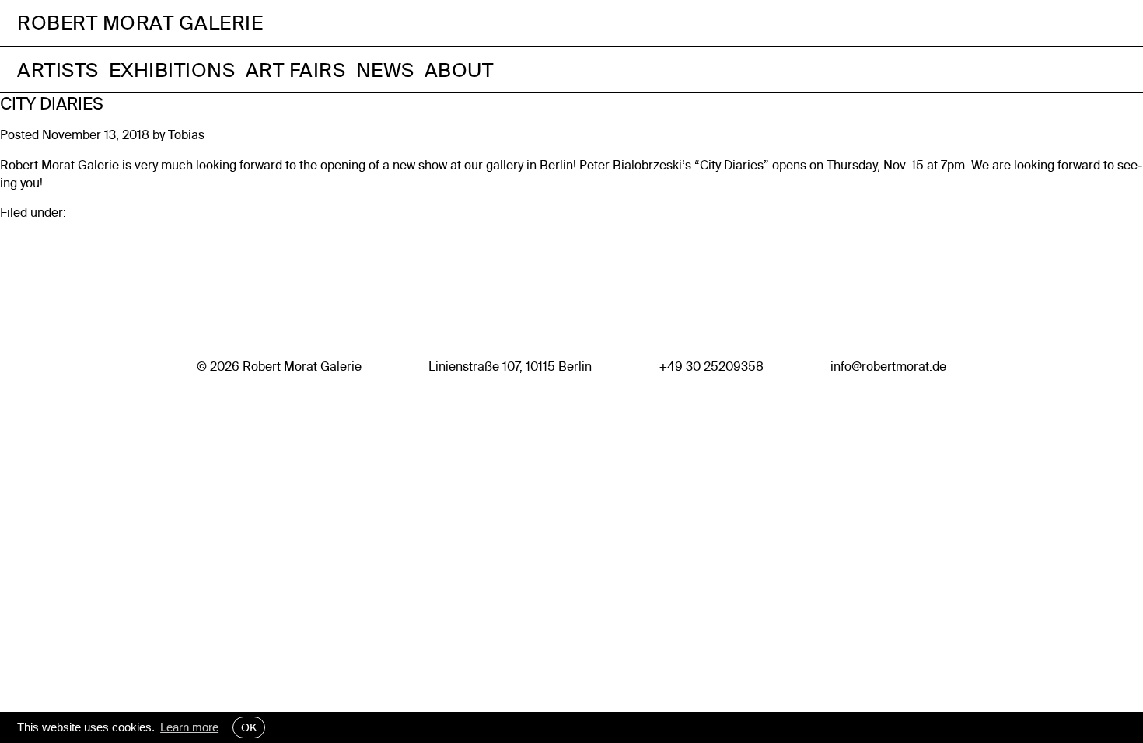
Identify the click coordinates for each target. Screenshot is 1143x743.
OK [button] (249, 727)
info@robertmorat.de (888, 366)
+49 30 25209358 (711, 366)
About (459, 70)
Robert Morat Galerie (140, 22)
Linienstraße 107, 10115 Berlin (510, 366)
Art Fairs (296, 70)
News (385, 70)
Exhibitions (172, 70)
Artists (58, 70)
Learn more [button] (189, 727)
